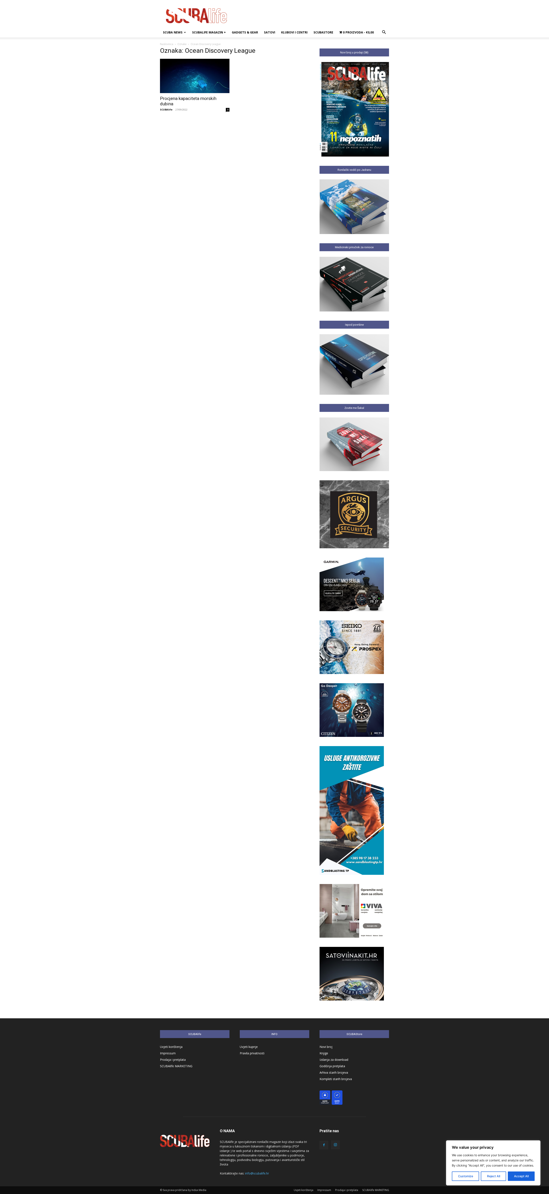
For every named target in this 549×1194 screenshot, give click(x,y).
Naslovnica (166, 44)
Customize (465, 1176)
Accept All (521, 1176)
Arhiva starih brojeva (334, 1072)
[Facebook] (324, 1145)
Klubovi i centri (294, 32)
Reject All (493, 1176)
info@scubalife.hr (257, 1173)
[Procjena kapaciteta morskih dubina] (194, 76)
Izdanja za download (334, 1060)
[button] (384, 33)
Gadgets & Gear (245, 32)
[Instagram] (335, 1145)
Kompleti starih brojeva (336, 1079)
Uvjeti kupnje (249, 1047)
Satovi (269, 32)
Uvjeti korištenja (171, 1047)
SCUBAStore (323, 32)
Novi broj (326, 1047)
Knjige (324, 1053)
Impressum (168, 1053)
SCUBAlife (166, 109)
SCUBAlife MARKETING (176, 1066)
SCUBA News (172, 32)
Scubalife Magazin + (209, 32)
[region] (493, 1162)
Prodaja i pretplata (173, 1060)
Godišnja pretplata (332, 1066)
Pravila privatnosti (252, 1053)
